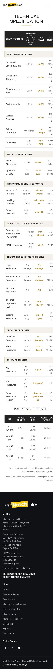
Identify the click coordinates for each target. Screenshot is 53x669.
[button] (47, 5)
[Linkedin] (19, 648)
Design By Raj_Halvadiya (15, 664)
